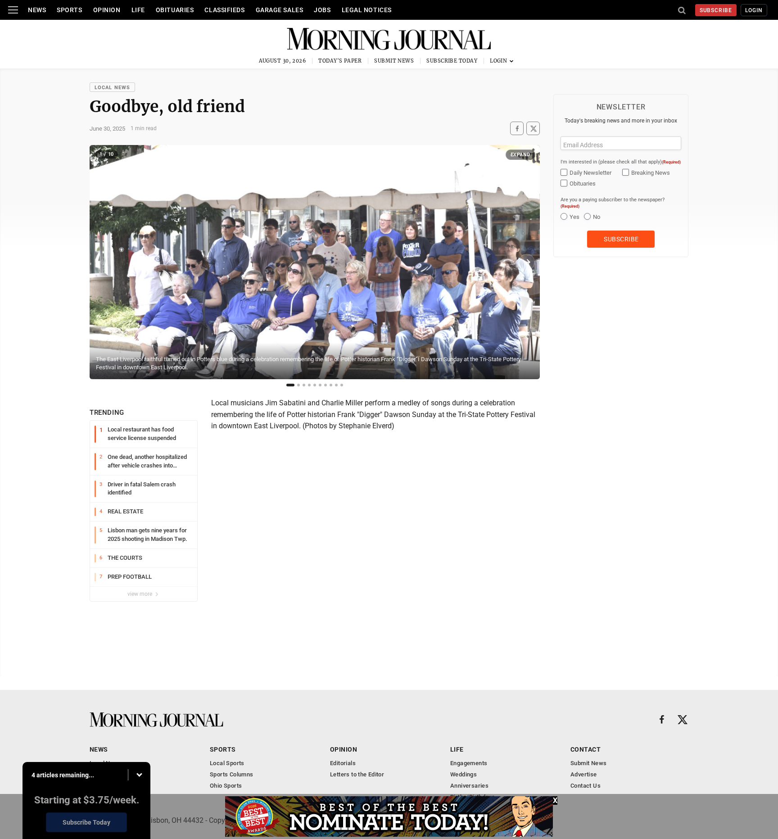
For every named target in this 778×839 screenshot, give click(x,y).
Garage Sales (279, 10)
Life (138, 10)
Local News (112, 88)
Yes (574, 216)
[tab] (290, 385)
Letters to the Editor (357, 774)
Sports (69, 10)
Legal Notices (367, 10)
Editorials (343, 763)
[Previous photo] (103, 262)
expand (520, 155)
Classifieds (224, 10)
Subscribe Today (451, 61)
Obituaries (175, 10)
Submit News (394, 61)
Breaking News (650, 172)
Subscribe (716, 10)
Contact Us (585, 785)
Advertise (583, 774)
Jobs (322, 10)
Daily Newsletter (590, 172)
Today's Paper (340, 61)
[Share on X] (533, 129)
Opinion (107, 10)
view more (140, 594)
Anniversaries (469, 785)
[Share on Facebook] (517, 129)
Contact (585, 749)
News (37, 10)
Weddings (463, 774)
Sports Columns (231, 774)
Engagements (468, 763)
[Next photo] (527, 262)
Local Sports (227, 763)
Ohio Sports (226, 785)
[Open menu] (13, 10)
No (596, 216)
